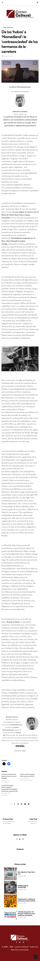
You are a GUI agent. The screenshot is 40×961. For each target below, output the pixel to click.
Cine (4, 27)
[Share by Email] (25, 804)
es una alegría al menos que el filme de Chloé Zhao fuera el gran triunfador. (20, 215)
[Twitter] (19, 839)
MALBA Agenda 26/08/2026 (23, 886)
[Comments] (28, 804)
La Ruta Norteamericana (20, 87)
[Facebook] (17, 839)
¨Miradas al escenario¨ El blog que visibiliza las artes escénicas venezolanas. (26, 913)
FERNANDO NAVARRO (20, 112)
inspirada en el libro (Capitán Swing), (18, 241)
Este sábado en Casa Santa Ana (26, 873)
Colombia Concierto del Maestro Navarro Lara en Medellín (9, 776)
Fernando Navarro (12, 717)
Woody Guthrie (12, 622)
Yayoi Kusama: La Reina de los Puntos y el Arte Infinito (27, 900)
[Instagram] (23, 839)
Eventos (10, 27)
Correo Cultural (21, 947)
